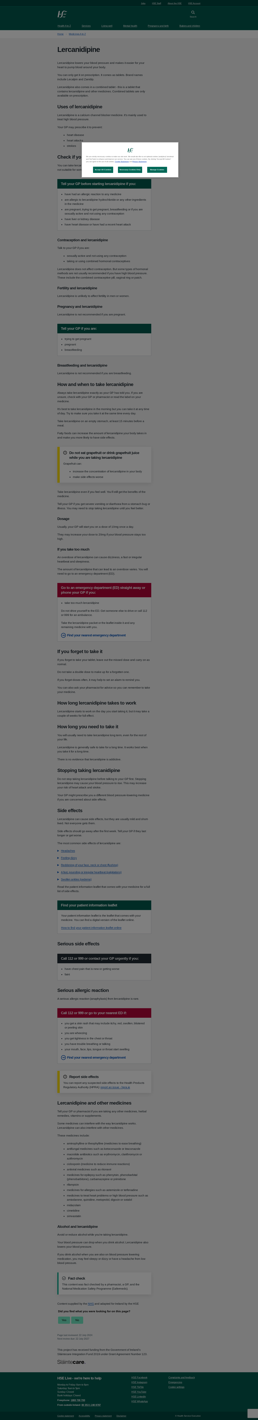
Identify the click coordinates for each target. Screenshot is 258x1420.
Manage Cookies (157, 170)
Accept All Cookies (103, 170)
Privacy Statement (139, 161)
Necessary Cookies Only (130, 170)
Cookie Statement (122, 161)
